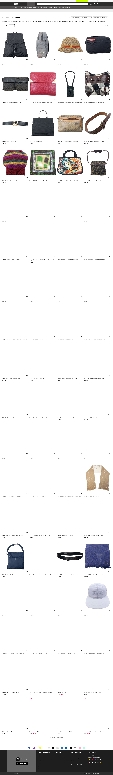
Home (3, 14)
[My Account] (91, 4)
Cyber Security (57, 762)
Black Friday (73, 760)
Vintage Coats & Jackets (86, 17)
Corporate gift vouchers (75, 758)
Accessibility (97, 773)
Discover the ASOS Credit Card (77, 764)
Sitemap (40, 764)
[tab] (16, 7)
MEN (31, 4)
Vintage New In (75, 17)
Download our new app (82, 1)
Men (7, 14)
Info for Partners (74, 762)
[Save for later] (26, 59)
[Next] (110, 18)
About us (56, 755)
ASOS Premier (41, 760)
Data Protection (41, 766)
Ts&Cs (93, 773)
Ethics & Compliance (42, 768)
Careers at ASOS (58, 757)
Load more (56, 742)
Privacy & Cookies (87, 773)
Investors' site (57, 760)
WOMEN (23, 4)
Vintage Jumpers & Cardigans (100, 17)
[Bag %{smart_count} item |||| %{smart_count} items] (97, 4)
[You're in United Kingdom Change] (97, 1)
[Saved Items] (94, 4)
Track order (41, 757)
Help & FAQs (92, 1)
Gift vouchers (73, 757)
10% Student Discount (43, 762)
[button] (89, 759)
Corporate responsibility (59, 758)
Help (39, 755)
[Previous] (70, 18)
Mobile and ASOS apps (75, 755)
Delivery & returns (42, 758)
